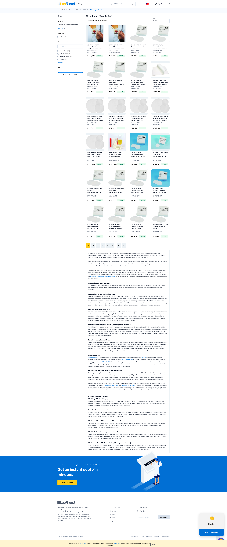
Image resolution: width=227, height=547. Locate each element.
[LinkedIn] (144, 511)
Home (59, 10)
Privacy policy (166, 536)
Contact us (113, 511)
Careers (112, 514)
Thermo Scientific (93, 357)
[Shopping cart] (168, 4)
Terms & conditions (146, 536)
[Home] (67, 3)
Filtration (86, 10)
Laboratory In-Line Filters (128, 385)
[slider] (58, 72)
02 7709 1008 (143, 507)
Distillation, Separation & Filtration (72, 10)
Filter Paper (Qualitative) (97, 10)
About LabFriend (115, 507)
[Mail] (141, 511)
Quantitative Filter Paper (111, 385)
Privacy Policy (83, 543)
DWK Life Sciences (127, 359)
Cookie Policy (117, 543)
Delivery (112, 517)
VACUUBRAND (106, 362)
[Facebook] (137, 511)
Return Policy (135, 536)
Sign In (160, 4)
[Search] (132, 4)
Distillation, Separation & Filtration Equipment (102, 276)
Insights (112, 521)
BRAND (144, 357)
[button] (132, 4)
